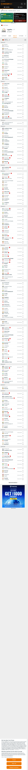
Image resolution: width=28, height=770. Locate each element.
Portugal (5, 25)
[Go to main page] (7, 4)
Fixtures (21, 35)
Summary (4, 35)
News (9, 35)
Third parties (17, 749)
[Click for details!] (13, 45)
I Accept (14, 759)
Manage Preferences (13, 767)
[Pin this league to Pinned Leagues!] (14, 29)
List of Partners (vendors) (7, 757)
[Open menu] (25, 4)
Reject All (14, 763)
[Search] (22, 4)
